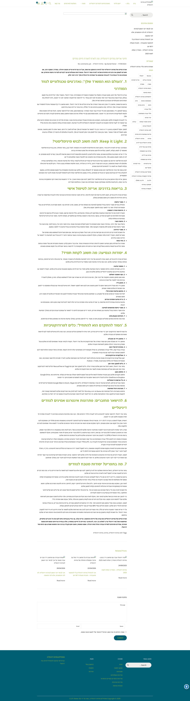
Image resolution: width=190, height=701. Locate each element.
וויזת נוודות (141, 105)
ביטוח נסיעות (147, 92)
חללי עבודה (147, 109)
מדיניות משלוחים (117, 675)
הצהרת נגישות (118, 686)
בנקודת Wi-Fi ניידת (105, 420)
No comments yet (84, 64)
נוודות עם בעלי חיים (145, 147)
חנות (121, 664)
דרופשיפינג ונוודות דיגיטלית (143, 97)
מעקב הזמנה (118, 668)
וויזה (136, 101)
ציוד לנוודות (136, 163)
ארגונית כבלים (147, 80)
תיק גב (149, 180)
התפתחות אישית (146, 101)
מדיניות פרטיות (117, 682)
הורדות (91, 671)
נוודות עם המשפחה (145, 151)
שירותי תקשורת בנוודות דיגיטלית (141, 176)
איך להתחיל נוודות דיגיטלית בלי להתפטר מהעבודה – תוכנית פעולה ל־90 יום (141, 43)
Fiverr (141, 76)
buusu (149, 76)
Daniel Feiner (112, 64)
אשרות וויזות (148, 67)
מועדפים (120, 671)
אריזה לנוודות (135, 80)
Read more (61, 580)
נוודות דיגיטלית (98, 64)
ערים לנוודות (147, 163)
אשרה (149, 84)
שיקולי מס (148, 168)
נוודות (106, 533)
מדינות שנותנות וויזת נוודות (143, 134)
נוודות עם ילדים (146, 155)
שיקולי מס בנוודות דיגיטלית (143, 172)
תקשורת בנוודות (146, 189)
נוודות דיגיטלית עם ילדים (143, 143)
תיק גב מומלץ (140, 180)
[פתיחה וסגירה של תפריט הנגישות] (186, 686)
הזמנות (91, 668)
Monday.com (89, 391)
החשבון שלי (90, 664)
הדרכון (122, 269)
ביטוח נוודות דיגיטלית (144, 88)
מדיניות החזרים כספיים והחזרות (112, 679)
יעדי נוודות (148, 117)
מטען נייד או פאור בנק (104, 129)
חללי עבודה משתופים (145, 113)
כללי (142, 67)
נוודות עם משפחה (146, 159)
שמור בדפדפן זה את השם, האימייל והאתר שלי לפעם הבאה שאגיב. (102, 632)
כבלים (134, 122)
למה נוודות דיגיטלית (116, 533)
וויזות (149, 105)
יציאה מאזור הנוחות (145, 122)
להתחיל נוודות (147, 126)
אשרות (142, 84)
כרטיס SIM (50, 430)
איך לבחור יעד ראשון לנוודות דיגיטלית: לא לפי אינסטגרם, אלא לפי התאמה (142, 32)
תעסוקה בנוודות (146, 184)
